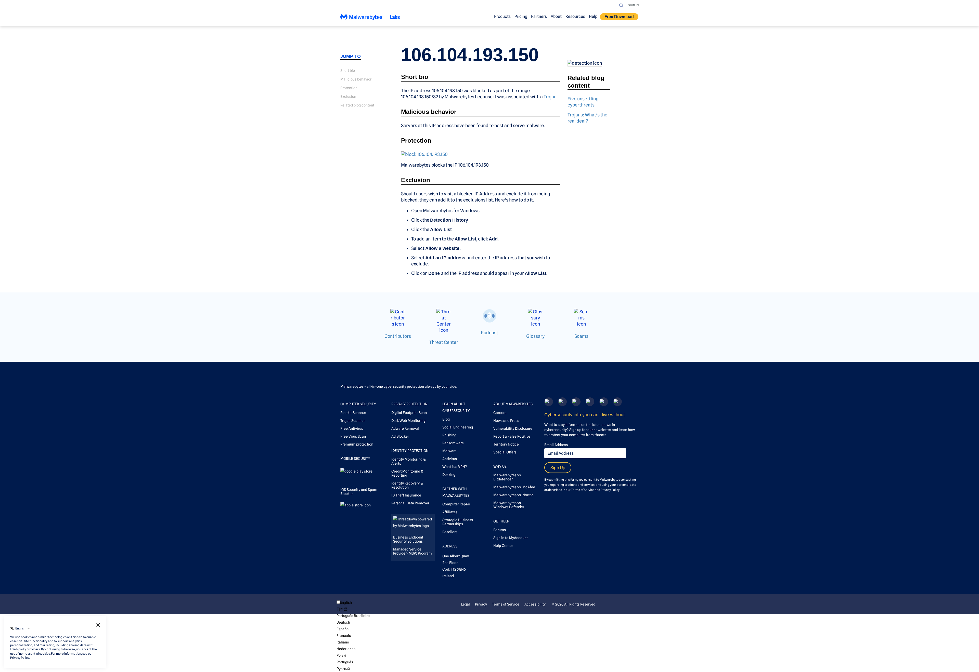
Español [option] (343, 629)
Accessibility (535, 604)
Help (593, 16)
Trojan (550, 96)
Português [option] (345, 662)
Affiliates (449, 512)
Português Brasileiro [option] (353, 616)
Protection (348, 88)
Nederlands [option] (346, 649)
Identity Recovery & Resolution (407, 485)
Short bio (347, 71)
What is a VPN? (454, 467)
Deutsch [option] (343, 622)
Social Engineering (457, 427)
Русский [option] (343, 669)
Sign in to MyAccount (510, 538)
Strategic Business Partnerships (457, 522)
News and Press (506, 421)
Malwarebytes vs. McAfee (514, 487)
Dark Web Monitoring (408, 421)
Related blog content (357, 105)
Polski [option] (341, 655)
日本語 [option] (342, 609)
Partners (539, 16)
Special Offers (505, 452)
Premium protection (356, 444)
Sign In (633, 5)
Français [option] (344, 636)
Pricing (520, 16)
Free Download (619, 17)
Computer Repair (456, 504)
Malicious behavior (355, 79)
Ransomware (453, 443)
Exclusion (348, 97)
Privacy (481, 604)
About (556, 16)
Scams (581, 336)
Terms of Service (582, 490)
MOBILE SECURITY (355, 458)
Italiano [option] (343, 642)
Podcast (489, 332)
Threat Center (443, 342)
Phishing (449, 435)
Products (502, 16)
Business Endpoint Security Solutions (408, 539)
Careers (499, 413)
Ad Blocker (400, 436)
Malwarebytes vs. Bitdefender (507, 477)
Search (621, 5)
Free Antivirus (351, 428)
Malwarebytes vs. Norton (513, 495)
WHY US (500, 466)
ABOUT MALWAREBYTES (513, 404)
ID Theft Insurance (406, 495)
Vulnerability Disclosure (512, 428)
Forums (499, 530)
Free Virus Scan (353, 436)
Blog (446, 419)
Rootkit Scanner (353, 413)
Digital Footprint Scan (409, 413)
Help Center (503, 546)
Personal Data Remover (410, 503)
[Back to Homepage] (370, 19)
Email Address (556, 445)
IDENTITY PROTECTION (410, 451)
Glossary (535, 336)
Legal (465, 604)
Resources (575, 16)
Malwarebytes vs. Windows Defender (508, 505)
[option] (353, 609)
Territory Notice (506, 444)
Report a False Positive (511, 436)
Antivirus (449, 459)
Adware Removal (405, 428)
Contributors (397, 336)
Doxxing (448, 475)
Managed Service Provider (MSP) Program (412, 551)
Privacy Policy (610, 490)
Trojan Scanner (352, 421)
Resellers (449, 532)
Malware (449, 451)
